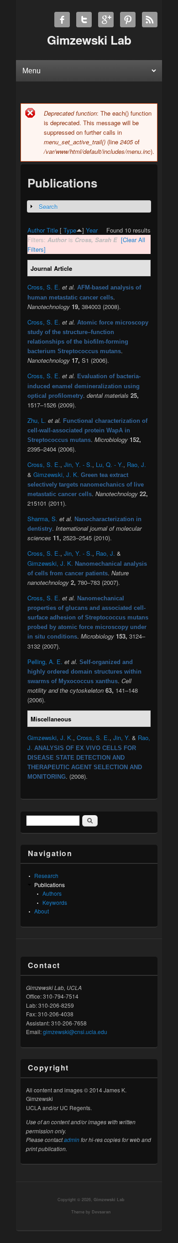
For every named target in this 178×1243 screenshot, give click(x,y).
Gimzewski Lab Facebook (62, 19)
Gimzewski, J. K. (56, 474)
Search (48, 206)
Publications (49, 884)
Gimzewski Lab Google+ (106, 19)
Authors (52, 893)
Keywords (54, 902)
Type (69, 230)
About (41, 911)
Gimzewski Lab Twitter (84, 19)
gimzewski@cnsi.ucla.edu (75, 1031)
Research (46, 875)
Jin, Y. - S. (78, 464)
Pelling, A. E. (45, 661)
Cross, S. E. (43, 287)
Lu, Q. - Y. (109, 464)
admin (71, 1139)
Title (52, 230)
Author (36, 230)
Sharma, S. (42, 518)
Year (92, 230)
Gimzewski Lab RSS (149, 19)
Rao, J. (136, 464)
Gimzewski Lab (109, 1199)
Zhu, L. (36, 420)
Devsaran (101, 1212)
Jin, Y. (121, 737)
